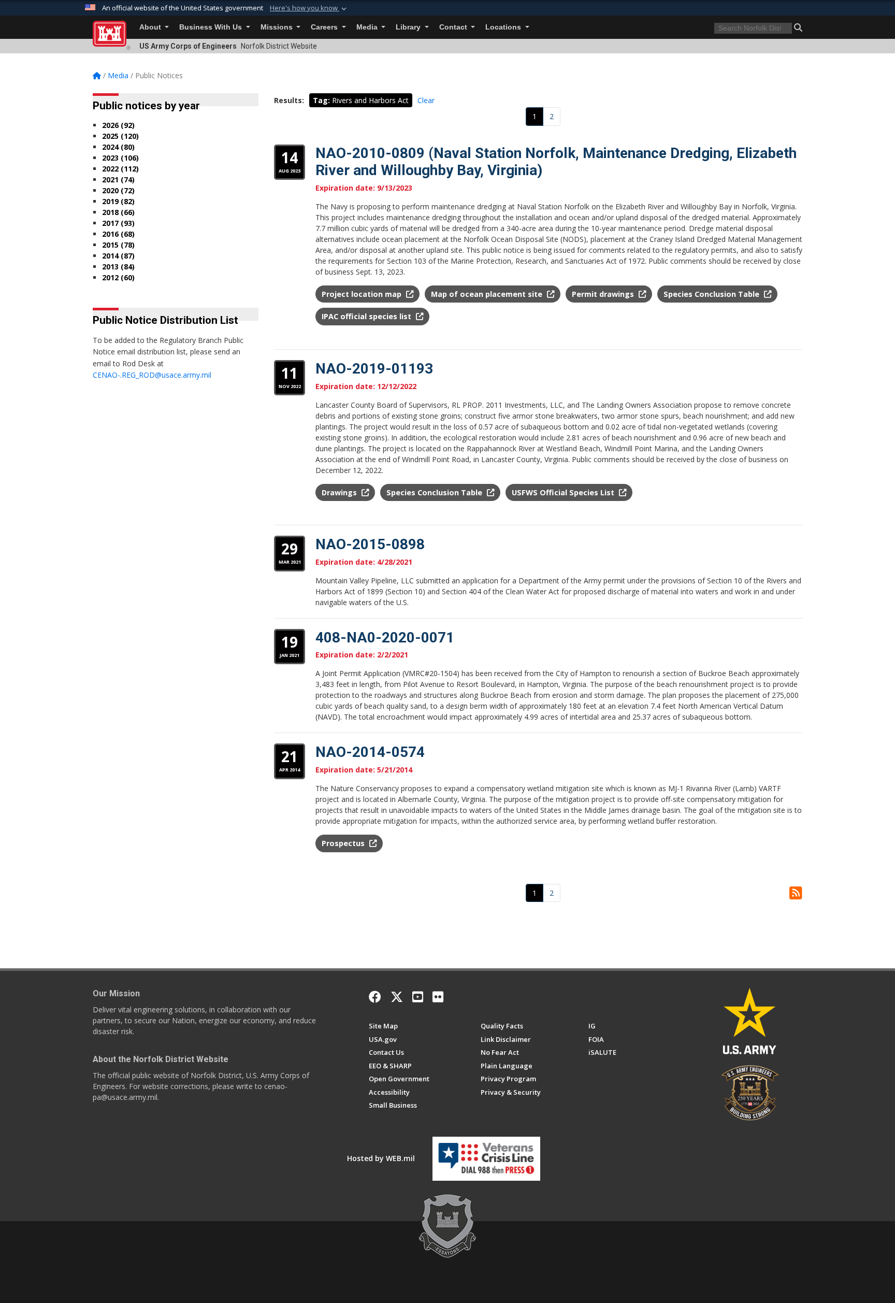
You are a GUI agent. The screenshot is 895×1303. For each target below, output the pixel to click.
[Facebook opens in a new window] (375, 996)
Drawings (340, 492)
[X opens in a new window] (397, 996)
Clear (426, 100)
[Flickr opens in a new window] (437, 996)
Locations (504, 27)
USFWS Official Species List (564, 492)
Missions (278, 27)
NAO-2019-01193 (374, 368)
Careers (325, 27)
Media (368, 27)
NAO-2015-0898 (370, 544)
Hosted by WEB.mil (381, 1158)
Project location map (362, 294)
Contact (454, 27)
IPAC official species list (367, 316)
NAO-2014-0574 (370, 752)
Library (409, 27)
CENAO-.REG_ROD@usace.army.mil (152, 375)
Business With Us (211, 27)
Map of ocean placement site (487, 294)
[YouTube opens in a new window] (417, 996)
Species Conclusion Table (712, 294)
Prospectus (344, 843)
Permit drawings (604, 294)
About (151, 27)
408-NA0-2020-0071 (384, 637)
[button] (309, 8)
